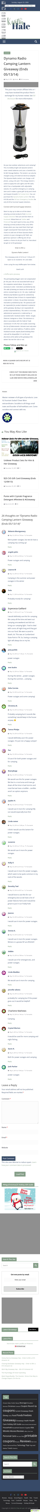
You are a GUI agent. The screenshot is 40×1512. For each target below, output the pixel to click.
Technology (21, 1445)
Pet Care (19, 1436)
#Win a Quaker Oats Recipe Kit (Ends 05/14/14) (16, 361)
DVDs (10, 1415)
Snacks (5, 1445)
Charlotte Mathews (17, 1010)
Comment (6, 1099)
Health (26, 1421)
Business (5, 1406)
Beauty (17, 1403)
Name (5, 1127)
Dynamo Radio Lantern (21, 197)
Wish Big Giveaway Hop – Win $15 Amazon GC (17, 1369)
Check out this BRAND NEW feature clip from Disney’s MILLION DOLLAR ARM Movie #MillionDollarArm (23, 376)
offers (25, 1431)
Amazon (5, 1403)
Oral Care (30, 1431)
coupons (9, 1410)
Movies (6, 1431)
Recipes (17, 1442)
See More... (33, 1329)
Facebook (7, 219)
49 (17, 504)
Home (23, 1424)
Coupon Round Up (29, 1406)
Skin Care (34, 1442)
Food (14, 1415)
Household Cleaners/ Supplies (21, 1428)
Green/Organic (18, 1498)
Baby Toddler (11, 1403)
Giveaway (7, 53)
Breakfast (30, 1403)
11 (20, 468)
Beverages (23, 1403)
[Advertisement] (22, 84)
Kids (32, 1427)
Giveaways (20, 1421)
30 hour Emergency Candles (24, 199)
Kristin (16, 79)
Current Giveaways (22, 1411)
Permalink (29, 535)
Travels (9, 1448)
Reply (10, 547)
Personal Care (9, 1436)
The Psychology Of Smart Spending (14, 1373)
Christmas (11, 1406)
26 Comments (25, 79)
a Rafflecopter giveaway (12, 274)
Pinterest (7, 222)
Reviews (25, 1441)
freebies (27, 1415)
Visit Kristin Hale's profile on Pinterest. (20, 1344)
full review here (23, 194)
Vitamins (15, 1448)
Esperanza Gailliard (17, 608)
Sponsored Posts (12, 1445)
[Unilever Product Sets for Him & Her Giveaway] (20, 438)
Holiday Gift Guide (14, 1424)
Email (4, 1137)
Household (7, 1427)
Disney (5, 1415)
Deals (31, 1411)
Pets (22, 1436)
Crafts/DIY (19, 1500)
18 (20, 486)
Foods (20, 1415)
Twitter (24, 219)
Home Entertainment (30, 1424)
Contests (17, 1406)
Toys (27, 1445)
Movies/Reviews (17, 1431)
